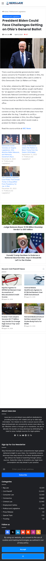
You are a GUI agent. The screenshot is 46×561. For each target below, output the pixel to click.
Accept (23, 549)
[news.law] (14, 3)
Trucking (6, 519)
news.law (7, 34)
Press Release (8, 512)
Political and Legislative (17, 11)
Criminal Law (7, 501)
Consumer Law (8, 495)
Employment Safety (10, 505)
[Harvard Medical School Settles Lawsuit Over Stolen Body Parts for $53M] (34, 309)
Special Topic (8, 515)
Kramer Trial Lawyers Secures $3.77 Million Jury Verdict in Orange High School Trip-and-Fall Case (11, 321)
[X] (17, 435)
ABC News (27, 128)
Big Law (6, 488)
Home (6, 11)
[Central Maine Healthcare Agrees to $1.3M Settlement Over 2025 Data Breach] (34, 279)
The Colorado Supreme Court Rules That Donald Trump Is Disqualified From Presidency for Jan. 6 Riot (11, 181)
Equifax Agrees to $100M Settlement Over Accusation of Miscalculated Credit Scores (11, 292)
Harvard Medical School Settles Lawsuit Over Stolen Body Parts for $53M (34, 320)
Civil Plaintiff (7, 491)
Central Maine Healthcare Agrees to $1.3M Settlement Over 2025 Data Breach (33, 291)
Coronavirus (7, 498)
